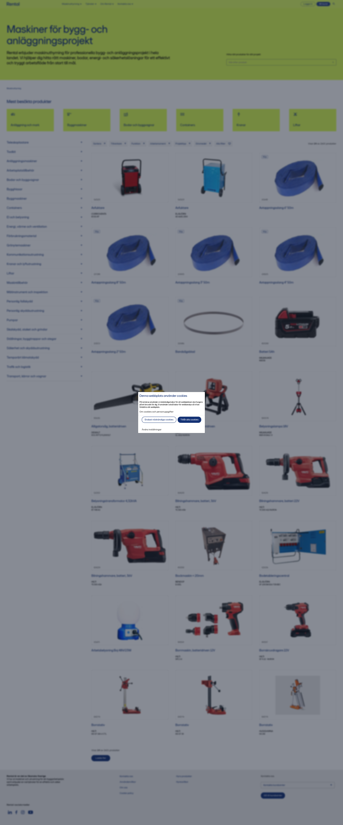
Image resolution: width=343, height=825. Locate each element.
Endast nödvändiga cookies (159, 419)
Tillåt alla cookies (189, 419)
